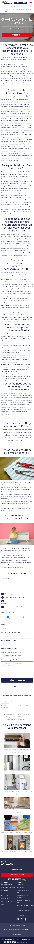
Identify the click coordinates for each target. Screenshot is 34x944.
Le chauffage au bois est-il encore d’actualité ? (17, 851)
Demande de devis (17, 29)
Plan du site (24, 931)
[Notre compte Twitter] (26, 919)
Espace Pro (20, 884)
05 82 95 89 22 (17, 35)
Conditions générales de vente (13, 931)
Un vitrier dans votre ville (24, 908)
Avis (2, 904)
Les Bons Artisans (16, 925)
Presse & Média (5, 896)
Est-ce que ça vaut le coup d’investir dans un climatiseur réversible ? (17, 751)
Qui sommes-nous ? (7, 884)
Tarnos (8, 83)
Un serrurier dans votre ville (25, 905)
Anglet (3, 83)
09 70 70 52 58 (21, 2)
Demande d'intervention (17, 874)
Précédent (17, 686)
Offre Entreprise (5, 898)
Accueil (7, 7)
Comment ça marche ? (8, 887)
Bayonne (13, 83)
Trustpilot (6, 578)
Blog (2, 893)
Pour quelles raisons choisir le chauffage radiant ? (17, 832)
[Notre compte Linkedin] (18, 919)
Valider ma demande (17, 680)
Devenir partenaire (6, 901)
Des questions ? (5, 890)
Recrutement (20, 887)
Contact (3, 907)
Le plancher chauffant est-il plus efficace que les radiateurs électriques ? (17, 811)
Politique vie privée (16, 934)
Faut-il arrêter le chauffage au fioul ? (17, 772)
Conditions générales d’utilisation (21, 929)
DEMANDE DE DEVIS (17, 869)
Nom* (3, 625)
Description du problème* (9, 660)
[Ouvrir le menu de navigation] (31, 2)
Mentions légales (8, 929)
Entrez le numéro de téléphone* (10, 632)
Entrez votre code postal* (9, 640)
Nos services (20, 915)
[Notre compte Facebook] (22, 919)
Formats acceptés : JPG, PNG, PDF (11, 652)
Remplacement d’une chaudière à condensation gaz (17, 792)
